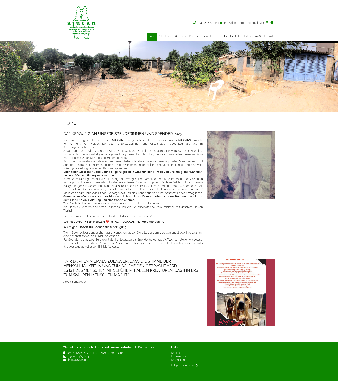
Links (224, 36)
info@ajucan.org (234, 22)
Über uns (180, 36)
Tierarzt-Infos (209, 36)
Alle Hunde (165, 36)
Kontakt (268, 36)
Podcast (194, 36)
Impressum (178, 356)
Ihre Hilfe (235, 36)
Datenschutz (179, 359)
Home (151, 36)
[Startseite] (81, 39)
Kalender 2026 (252, 36)
